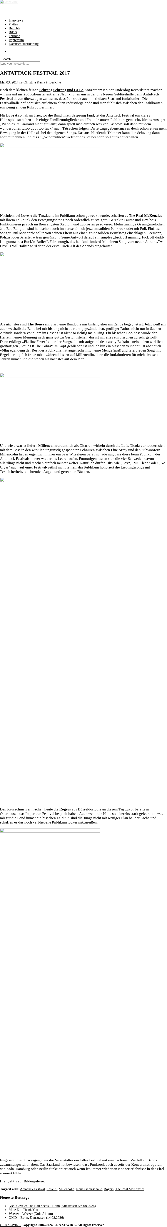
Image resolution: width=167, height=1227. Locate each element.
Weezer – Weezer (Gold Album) (31, 1213)
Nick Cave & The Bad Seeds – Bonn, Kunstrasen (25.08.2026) (52, 1206)
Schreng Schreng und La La (61, 90)
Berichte (14, 28)
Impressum (16, 40)
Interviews (16, 20)
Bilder (13, 32)
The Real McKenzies (129, 1189)
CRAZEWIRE (10, 1225)
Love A (11, 115)
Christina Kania (34, 82)
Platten (13, 24)
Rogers (109, 1189)
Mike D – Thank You (23, 1210)
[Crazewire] (9, 2)
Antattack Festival (32, 1189)
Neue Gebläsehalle (89, 1189)
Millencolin (66, 1189)
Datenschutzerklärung (24, 44)
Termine (14, 36)
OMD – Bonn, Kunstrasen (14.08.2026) (36, 1217)
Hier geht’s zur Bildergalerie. (22, 1181)
